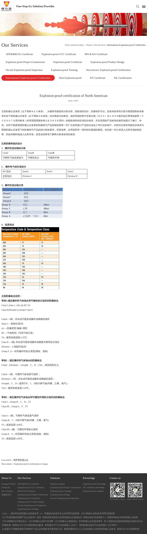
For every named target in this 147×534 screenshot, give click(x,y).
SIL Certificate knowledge (93, 487)
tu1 (41, 513)
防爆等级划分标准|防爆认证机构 (122, 517)
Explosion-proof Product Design (107, 62)
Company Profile (8, 484)
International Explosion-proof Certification (28, 77)
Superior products (57, 484)
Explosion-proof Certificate (67, 62)
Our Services (99, 45)
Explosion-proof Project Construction (25, 62)
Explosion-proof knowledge (94, 484)
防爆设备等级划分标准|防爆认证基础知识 (62, 517)
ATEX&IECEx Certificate (19, 54)
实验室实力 (6, 495)
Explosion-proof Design (60, 495)
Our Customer (7, 491)
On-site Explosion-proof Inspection (24, 70)
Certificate (5, 487)
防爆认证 (10, 130)
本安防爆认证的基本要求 (90, 521)
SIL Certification (122, 77)
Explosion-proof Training (64, 70)
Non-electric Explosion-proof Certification (108, 70)
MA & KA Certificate (96, 54)
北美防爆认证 (8, 111)
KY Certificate (97, 77)
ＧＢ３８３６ (52, 120)
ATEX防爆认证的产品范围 (40, 521)
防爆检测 (6, 525)
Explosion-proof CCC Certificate (59, 54)
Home (89, 45)
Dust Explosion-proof (70, 77)
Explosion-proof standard (93, 491)
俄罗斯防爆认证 (20, 460)
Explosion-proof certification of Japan (31, 464)
